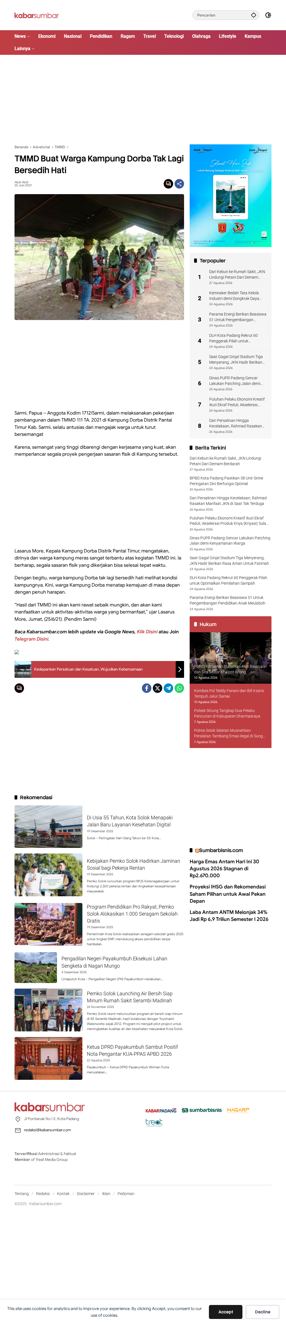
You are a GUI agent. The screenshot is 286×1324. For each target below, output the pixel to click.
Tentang (22, 1193)
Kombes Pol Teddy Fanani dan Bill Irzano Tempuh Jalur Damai (229, 693)
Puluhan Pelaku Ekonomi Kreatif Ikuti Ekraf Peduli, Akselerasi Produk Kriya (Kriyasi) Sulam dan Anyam (237, 402)
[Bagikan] (179, 184)
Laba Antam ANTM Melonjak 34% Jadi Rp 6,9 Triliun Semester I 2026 (229, 915)
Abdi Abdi (21, 182)
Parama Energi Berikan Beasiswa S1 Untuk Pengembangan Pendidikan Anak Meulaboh (237, 317)
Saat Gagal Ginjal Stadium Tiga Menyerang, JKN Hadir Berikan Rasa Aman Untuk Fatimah (236, 359)
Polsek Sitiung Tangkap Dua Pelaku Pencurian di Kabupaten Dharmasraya (227, 713)
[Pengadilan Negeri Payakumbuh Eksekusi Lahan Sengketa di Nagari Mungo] (36, 967)
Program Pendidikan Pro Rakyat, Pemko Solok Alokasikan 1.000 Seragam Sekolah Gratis (132, 914)
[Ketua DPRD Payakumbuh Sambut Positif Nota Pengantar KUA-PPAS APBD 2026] (48, 1058)
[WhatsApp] (179, 688)
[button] (253, 15)
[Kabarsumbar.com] (37, 14)
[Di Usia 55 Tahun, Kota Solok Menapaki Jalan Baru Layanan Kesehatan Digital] (48, 826)
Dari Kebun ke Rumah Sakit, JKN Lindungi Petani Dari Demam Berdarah (237, 274)
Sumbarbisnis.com (221, 850)
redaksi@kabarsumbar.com (47, 1129)
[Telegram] (168, 688)
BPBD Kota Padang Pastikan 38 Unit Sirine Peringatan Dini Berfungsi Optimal (226, 481)
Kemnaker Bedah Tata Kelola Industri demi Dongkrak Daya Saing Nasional (234, 296)
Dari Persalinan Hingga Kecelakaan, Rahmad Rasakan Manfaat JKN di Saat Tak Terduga (235, 423)
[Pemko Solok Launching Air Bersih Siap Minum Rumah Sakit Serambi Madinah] (48, 1010)
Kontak (63, 1193)
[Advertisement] (143, 99)
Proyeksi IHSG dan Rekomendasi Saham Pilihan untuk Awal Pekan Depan (228, 894)
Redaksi (43, 1193)
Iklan (106, 1193)
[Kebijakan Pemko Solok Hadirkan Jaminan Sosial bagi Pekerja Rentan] (48, 874)
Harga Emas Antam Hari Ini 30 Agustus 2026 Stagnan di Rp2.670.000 (224, 869)
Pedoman (126, 1193)
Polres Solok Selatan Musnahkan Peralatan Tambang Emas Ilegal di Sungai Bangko (230, 733)
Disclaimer (86, 1193)
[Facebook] (146, 688)
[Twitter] (157, 688)
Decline (262, 1312)
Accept (225, 1312)
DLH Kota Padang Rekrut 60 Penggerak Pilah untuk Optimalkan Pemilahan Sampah (236, 338)
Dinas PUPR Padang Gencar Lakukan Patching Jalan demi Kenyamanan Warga (234, 381)
